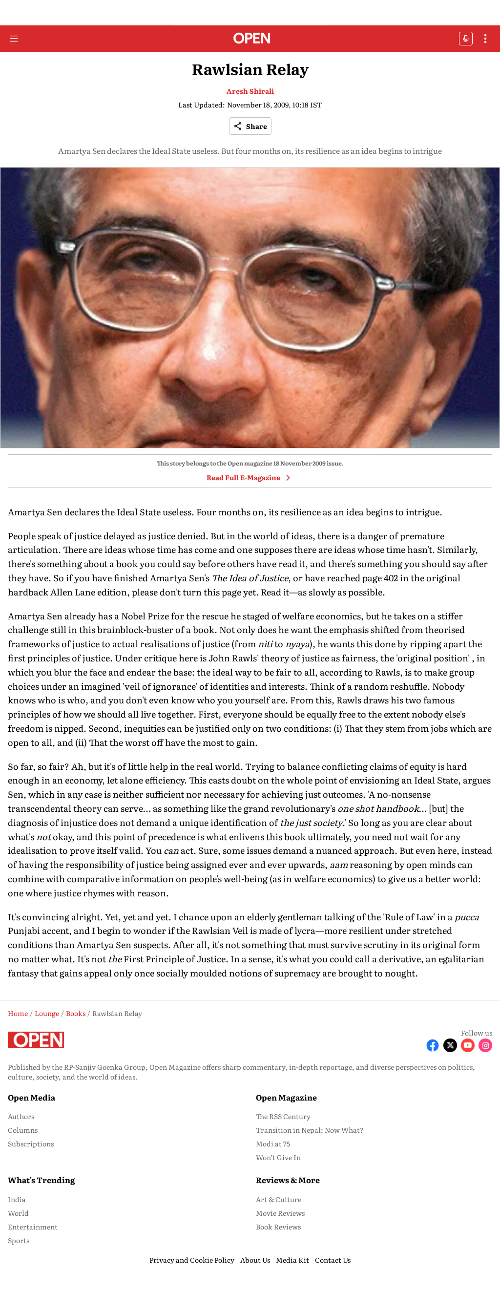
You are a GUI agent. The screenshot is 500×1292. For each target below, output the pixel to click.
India (17, 1199)
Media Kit (292, 1260)
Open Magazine (286, 1097)
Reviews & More (288, 1180)
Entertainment (33, 1226)
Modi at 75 (273, 1143)
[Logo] (250, 39)
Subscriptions (31, 1143)
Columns (23, 1130)
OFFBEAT (466, 38)
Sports (18, 1240)
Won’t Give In (278, 1157)
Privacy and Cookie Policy (191, 1260)
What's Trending (41, 1180)
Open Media (31, 1097)
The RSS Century (283, 1116)
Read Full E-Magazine (243, 477)
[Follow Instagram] (485, 1045)
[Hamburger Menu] (14, 38)
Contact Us (333, 1260)
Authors (21, 1116)
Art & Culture (278, 1199)
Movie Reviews (280, 1213)
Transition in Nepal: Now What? (310, 1130)
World (18, 1213)
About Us (255, 1260)
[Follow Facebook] (432, 1045)
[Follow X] (450, 1045)
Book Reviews (278, 1226)
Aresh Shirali (250, 91)
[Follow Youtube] (468, 1045)
